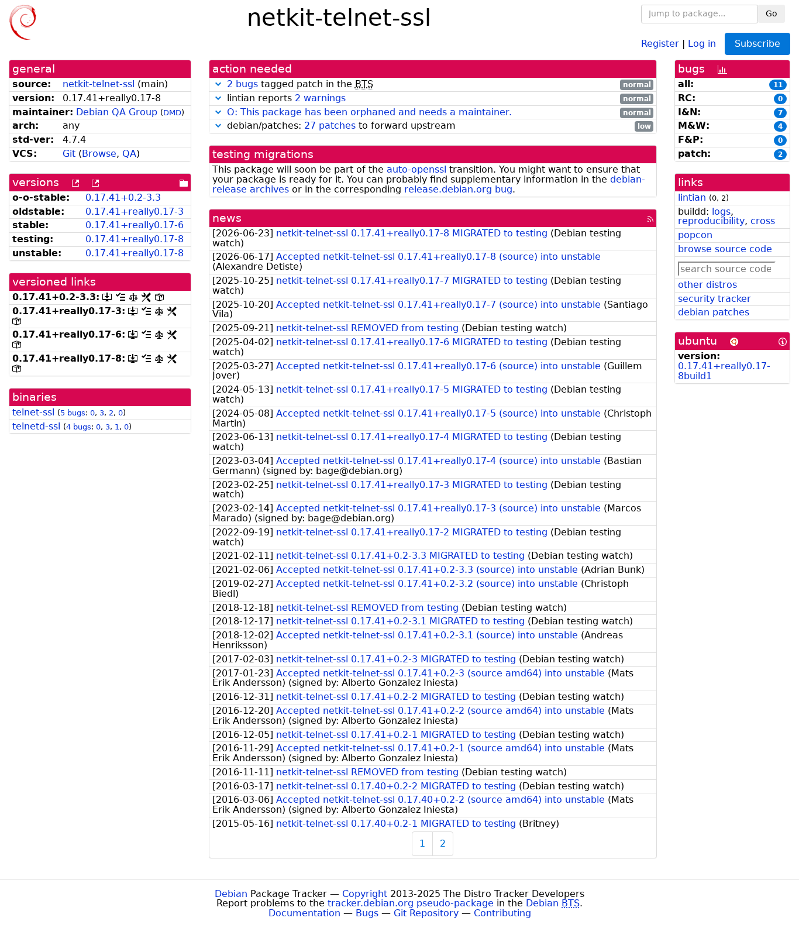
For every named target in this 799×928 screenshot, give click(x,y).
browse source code (725, 249)
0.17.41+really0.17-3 (134, 211)
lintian (692, 197)
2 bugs (242, 84)
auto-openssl (416, 169)
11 (778, 85)
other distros (707, 284)
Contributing (502, 913)
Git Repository (426, 913)
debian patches (713, 312)
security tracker (714, 298)
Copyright (364, 893)
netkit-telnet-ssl (99, 84)
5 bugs (72, 412)
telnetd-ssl (36, 426)
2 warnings (320, 98)
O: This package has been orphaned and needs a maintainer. (369, 112)
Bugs (367, 913)
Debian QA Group (116, 112)
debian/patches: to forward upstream (437, 126)
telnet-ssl (33, 412)
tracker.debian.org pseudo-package (411, 903)
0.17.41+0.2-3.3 (123, 197)
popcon (695, 234)
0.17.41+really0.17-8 (134, 239)
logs (721, 211)
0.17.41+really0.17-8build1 (724, 370)
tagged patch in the (439, 85)
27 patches (330, 125)
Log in (702, 43)
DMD (172, 112)
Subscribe (757, 43)
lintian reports (437, 99)
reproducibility (711, 220)
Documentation (304, 913)
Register (660, 43)
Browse (99, 153)
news (227, 218)
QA (129, 153)
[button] (218, 84)
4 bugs (78, 426)
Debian (231, 893)
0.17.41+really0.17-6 (134, 225)
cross (762, 220)
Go (771, 13)
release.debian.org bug (458, 189)
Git (69, 153)
